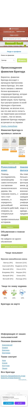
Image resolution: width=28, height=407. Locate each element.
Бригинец (5, 350)
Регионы (10, 46)
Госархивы (16, 46)
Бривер (5, 348)
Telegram (9, 403)
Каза (4, 360)
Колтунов (5, 366)
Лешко (4, 368)
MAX (21, 403)
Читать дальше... (23, 379)
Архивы (5, 46)
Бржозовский (7, 345)
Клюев (4, 363)
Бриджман (6, 353)
